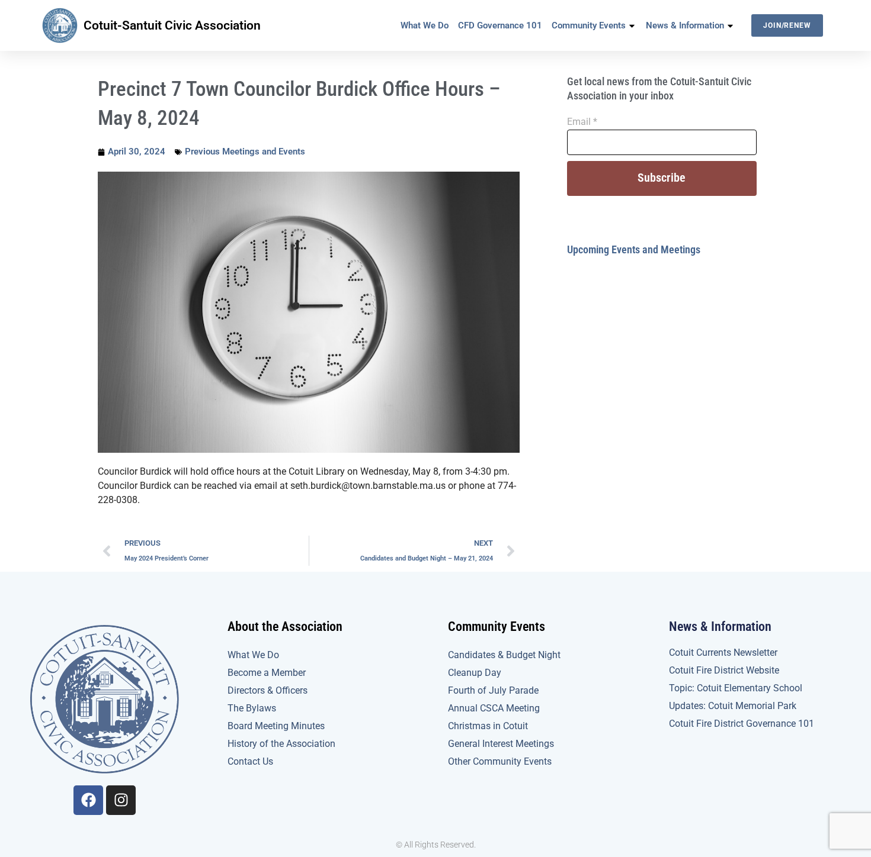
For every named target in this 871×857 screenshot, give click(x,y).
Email (582, 121)
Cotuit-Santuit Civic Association (172, 25)
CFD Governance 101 (500, 25)
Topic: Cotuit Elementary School (735, 688)
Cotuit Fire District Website (724, 670)
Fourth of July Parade (493, 690)
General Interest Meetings (501, 743)
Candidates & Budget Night (504, 655)
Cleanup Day (474, 672)
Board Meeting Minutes (276, 726)
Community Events (589, 25)
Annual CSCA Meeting (494, 708)
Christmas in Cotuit (488, 726)
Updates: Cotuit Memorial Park (732, 705)
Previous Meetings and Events (245, 151)
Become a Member (267, 672)
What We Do (425, 25)
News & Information (685, 25)
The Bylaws (252, 708)
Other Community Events (500, 761)
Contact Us (250, 761)
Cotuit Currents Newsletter (723, 652)
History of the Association (281, 743)
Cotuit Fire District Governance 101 (741, 723)
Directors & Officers (268, 690)
